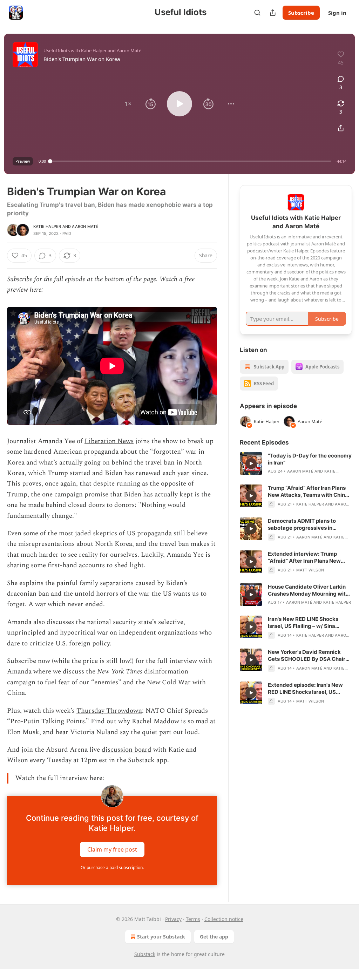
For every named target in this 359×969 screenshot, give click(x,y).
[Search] (257, 13)
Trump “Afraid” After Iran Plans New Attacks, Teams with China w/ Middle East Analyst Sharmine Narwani (310, 491)
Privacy (173, 919)
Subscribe (301, 12)
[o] (251, 463)
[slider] (190, 161)
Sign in (337, 12)
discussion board (126, 750)
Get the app (214, 936)
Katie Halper (47, 226)
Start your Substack (161, 936)
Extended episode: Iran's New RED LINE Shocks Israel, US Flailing (305, 689)
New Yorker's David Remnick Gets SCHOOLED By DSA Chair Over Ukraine (306, 656)
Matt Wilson (310, 570)
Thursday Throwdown (109, 711)
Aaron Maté (85, 226)
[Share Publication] (273, 13)
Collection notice (223, 919)
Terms (193, 919)
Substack (144, 954)
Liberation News (109, 441)
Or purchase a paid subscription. (112, 867)
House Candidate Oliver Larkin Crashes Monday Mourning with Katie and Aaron (308, 590)
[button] (127, 104)
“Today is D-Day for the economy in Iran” (310, 459)
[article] (296, 463)
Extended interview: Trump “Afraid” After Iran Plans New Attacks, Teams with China (304, 557)
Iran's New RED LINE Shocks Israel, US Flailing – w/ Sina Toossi (303, 623)
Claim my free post (112, 849)
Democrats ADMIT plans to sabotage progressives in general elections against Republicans (302, 524)
